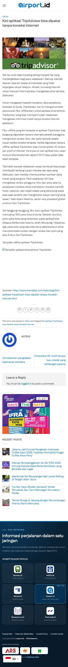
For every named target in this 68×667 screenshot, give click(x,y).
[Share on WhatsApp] (19, 309)
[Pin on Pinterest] (42, 309)
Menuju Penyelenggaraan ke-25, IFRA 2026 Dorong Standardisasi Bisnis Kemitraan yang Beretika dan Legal (37, 466)
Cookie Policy (42, 634)
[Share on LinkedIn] (48, 309)
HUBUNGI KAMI (33, 657)
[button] (4, 5)
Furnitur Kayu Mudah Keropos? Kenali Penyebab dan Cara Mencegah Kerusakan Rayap (36, 490)
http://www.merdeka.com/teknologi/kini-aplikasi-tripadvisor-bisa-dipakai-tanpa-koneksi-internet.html (31, 295)
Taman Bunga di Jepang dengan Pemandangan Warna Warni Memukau (38, 502)
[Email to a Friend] (37, 309)
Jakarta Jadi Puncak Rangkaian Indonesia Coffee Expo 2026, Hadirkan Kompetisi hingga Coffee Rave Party (38, 452)
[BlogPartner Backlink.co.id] (39, 650)
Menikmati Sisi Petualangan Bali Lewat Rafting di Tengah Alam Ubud (38, 478)
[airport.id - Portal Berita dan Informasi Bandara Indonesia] (34, 5)
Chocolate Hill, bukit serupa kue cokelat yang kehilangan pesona (50, 360)
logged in (26, 384)
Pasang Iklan (7, 634)
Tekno (5, 16)
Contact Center (57, 634)
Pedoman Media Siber (24, 634)
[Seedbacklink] (25, 650)
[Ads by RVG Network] (10, 650)
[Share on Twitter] (31, 309)
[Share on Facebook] (25, 309)
